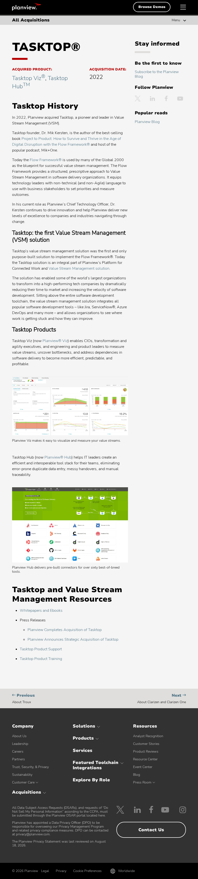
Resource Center (145, 759)
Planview (26, 7)
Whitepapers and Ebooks (41, 610)
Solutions (84, 726)
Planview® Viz (55, 340)
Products (83, 738)
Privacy (61, 871)
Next (161, 698)
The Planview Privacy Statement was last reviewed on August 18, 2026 (59, 843)
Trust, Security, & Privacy (30, 767)
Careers (17, 751)
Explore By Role (91, 780)
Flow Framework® (46, 160)
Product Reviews (145, 751)
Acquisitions (26, 792)
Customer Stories (146, 744)
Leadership (20, 744)
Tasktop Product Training (41, 658)
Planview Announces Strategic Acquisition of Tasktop (73, 639)
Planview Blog (147, 121)
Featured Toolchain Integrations (95, 765)
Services (82, 750)
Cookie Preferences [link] (87, 871)
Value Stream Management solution (79, 268)
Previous (23, 698)
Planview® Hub (57, 457)
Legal (45, 871)
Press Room (142, 782)
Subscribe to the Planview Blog (157, 74)
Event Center (142, 767)
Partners (18, 759)
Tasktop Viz (28, 78)
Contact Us (151, 830)
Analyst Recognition (148, 736)
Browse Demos (151, 7)
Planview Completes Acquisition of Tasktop (65, 629)
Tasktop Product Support (41, 649)
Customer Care (23, 782)
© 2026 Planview (25, 871)
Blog (136, 774)
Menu (176, 20)
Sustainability (22, 774)
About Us (19, 736)
